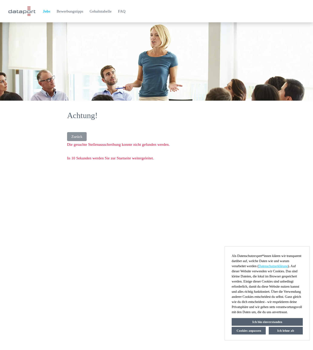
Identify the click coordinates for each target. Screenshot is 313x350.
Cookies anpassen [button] (249, 330)
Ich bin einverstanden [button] (267, 322)
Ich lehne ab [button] (285, 330)
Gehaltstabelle (101, 11)
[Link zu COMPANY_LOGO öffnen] (22, 11)
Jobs (46, 11)
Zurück (76, 136)
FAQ (121, 11)
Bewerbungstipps (70, 11)
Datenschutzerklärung (273, 266)
